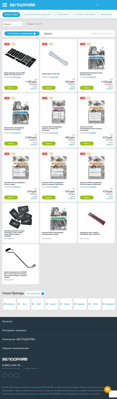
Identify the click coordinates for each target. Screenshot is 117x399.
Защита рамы (11, 15)
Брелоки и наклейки (84, 15)
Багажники (63, 15)
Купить (11, 88)
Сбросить (48, 33)
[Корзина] (112, 5)
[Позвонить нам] (105, 5)
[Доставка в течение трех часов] (13, 44)
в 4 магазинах (91, 187)
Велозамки (106, 15)
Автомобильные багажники (37, 15)
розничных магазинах (39, 394)
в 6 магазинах (15, 77)
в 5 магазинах (91, 77)
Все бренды (33, 293)
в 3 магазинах (53, 77)
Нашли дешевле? (34, 87)
